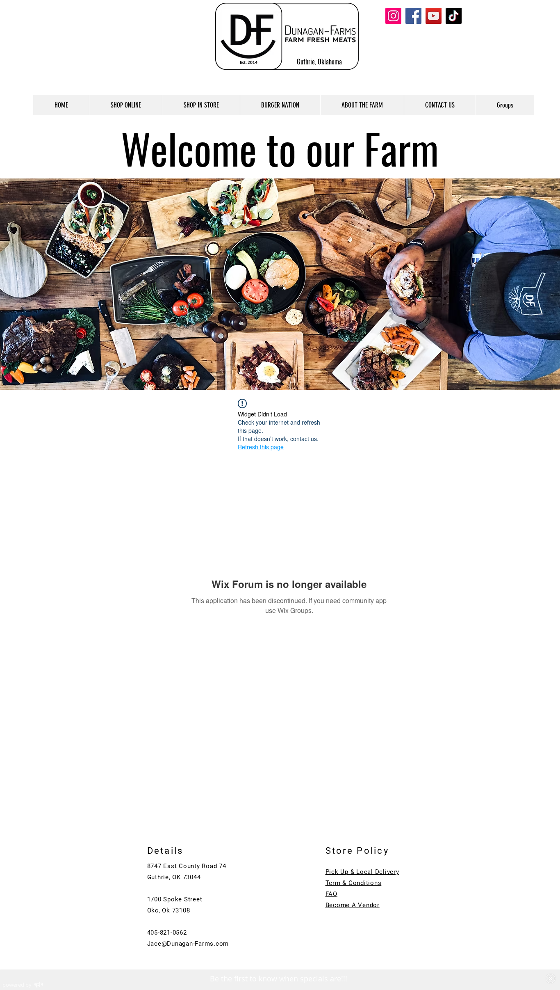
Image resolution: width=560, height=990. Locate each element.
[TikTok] (454, 16)
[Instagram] (393, 16)
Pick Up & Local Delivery (362, 872)
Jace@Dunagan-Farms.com (188, 943)
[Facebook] (413, 16)
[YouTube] (434, 16)
